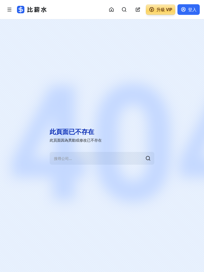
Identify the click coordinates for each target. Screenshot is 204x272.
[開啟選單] (9, 9)
